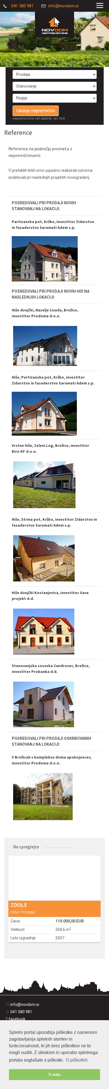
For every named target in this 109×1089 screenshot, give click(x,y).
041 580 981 (22, 5)
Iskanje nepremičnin (35, 110)
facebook (17, 1019)
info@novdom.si (63, 5)
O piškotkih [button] (77, 1060)
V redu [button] (54, 1074)
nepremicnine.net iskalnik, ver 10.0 (39, 118)
